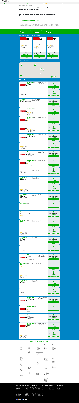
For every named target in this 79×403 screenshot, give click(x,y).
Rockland (45, 368)
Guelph (29, 369)
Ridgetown (45, 367)
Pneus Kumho (38, 388)
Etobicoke (29, 357)
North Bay (37, 372)
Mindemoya (37, 365)
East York (29, 352)
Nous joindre (50, 390)
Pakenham (45, 354)
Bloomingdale (21, 358)
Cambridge (21, 370)
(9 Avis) (32, 163)
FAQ (49, 388)
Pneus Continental (34, 389)
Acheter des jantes (18, 388)
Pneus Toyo (38, 392)
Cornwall (21, 377)
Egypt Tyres (58, 387)
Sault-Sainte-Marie (46, 372)
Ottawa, (45, 350)
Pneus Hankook (39, 387)
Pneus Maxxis (38, 389)
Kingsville (37, 347)
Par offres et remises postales (28, 387)
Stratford (45, 380)
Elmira (29, 354)
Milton (37, 364)
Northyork (37, 374)
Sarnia (45, 371)
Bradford (21, 360)
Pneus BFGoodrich (34, 387)
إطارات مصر (58, 388)
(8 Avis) (32, 326)
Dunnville (29, 348)
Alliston (21, 347)
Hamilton (29, 372)
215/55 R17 (43, 390)
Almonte (21, 348)
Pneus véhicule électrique (19, 393)
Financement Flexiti (27, 395)
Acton (20, 345)
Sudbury (45, 382)
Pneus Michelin (39, 390)
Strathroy (45, 381)
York (52, 370)
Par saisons (26, 390)
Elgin (28, 353)
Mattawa (37, 360)
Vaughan (53, 358)
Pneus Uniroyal (39, 393)
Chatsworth (21, 373)
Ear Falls (29, 351)
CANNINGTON (21, 371)
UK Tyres (58, 390)
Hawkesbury (29, 374)
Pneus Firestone (34, 392)
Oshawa (45, 347)
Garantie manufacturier (51, 392)
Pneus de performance (18, 392)
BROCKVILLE (21, 363)
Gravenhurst (29, 365)
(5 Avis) (25, 146)
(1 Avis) (32, 129)
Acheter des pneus (18, 387)
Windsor (53, 365)
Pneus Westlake (39, 394)
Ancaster (21, 349)
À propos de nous (47, 1)
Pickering (45, 359)
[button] (43, 70)
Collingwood (21, 375)
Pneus (17, 1)
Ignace (29, 378)
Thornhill (53, 346)
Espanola (29, 356)
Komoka (37, 350)
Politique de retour (51, 393)
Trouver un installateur (36, 1)
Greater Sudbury (30, 366)
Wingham (53, 366)
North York (37, 373)
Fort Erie (29, 360)
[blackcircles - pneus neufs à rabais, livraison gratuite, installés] (6, 1)
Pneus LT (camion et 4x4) (19, 394)
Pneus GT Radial (34, 395)
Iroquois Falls (29, 380)
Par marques (26, 389)
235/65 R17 (43, 395)
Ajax (20, 346)
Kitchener (37, 349)
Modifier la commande (51, 389)
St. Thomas (45, 377)
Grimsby (29, 368)
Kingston (37, 346)
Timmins (53, 350)
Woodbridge (54, 367)
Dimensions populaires (45, 385)
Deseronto (29, 345)
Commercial (42, 1)
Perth (45, 356)
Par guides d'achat (27, 393)
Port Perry (45, 362)
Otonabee (45, 348)
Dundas (29, 347)
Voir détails (26, 57)
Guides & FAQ (30, 1)
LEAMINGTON (38, 353)
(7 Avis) (52, 45)
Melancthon (37, 361)
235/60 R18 (43, 394)
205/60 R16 (43, 389)
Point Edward (46, 360)
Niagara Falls (38, 371)
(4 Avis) (25, 266)
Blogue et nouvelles (27, 394)
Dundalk (29, 346)
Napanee (37, 369)
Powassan (45, 363)
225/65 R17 (43, 392)
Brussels (21, 364)
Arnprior (21, 350)
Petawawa (45, 357)
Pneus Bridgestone (34, 388)
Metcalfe (37, 362)
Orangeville (45, 346)
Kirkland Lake (38, 348)
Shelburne (45, 375)
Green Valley (29, 367)
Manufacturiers (34, 385)
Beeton (21, 356)
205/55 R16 (43, 388)
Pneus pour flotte (18, 395)
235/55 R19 (43, 393)
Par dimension (26, 388)
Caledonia (21, 369)
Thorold (53, 347)
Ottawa (45, 349)
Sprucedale (45, 376)
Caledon (21, 368)
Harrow (29, 373)
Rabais (27, 1)
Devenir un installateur (51, 387)
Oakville (45, 345)
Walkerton (53, 361)
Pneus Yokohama (39, 395)
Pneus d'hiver (17, 389)
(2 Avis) (25, 189)
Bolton (20, 359)
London (37, 356)
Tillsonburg (53, 349)
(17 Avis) (39, 46)
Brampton (21, 361)
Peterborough (46, 358)
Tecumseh (53, 345)
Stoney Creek (46, 378)
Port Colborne (46, 361)
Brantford (21, 362)
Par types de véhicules (27, 392)
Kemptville (37, 345)
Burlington (21, 365)
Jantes (20, 1)
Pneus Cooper (33, 390)
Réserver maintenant (53, 86)
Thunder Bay (54, 348)
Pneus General (34, 393)
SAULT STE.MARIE (46, 373)
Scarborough (46, 374)
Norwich (37, 375)
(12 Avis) (26, 45)
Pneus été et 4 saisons (18, 390)
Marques (23, 1)
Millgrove (37, 363)
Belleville (21, 357)
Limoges (37, 354)
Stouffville (45, 379)
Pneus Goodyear (34, 394)
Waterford (53, 362)
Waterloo (53, 363)
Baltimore (21, 354)
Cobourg (21, 374)
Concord (21, 376)
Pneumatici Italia (59, 389)
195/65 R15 (43, 387)
